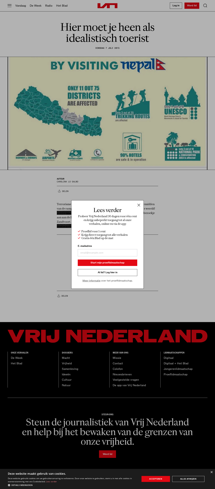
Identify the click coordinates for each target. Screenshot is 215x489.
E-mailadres (85, 246)
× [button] (211, 472)
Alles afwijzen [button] (188, 479)
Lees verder (51, 481)
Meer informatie (91, 280)
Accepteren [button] (155, 479)
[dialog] (107, 479)
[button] (72, 485)
